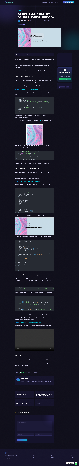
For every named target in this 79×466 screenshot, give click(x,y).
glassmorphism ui (22, 24)
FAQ (51, 455)
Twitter (72, 455)
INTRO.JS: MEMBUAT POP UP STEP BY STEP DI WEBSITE (31, 181)
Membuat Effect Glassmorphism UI (65, 59)
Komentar (19, 420)
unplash (39, 120)
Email (36, 432)
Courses (56, 2)
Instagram (72, 457)
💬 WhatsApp (22, 372)
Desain (20, 10)
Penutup (60, 63)
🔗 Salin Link (29, 372)
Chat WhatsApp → (65, 79)
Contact (52, 457)
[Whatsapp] (76, 463)
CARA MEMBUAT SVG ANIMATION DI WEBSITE (29, 89)
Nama (18, 432)
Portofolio (51, 2)
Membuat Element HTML (63, 57)
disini (45, 121)
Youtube (72, 454)
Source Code (44, 2)
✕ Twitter (35, 372)
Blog (61, 2)
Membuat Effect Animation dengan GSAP (65, 61)
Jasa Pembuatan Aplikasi (68, 2)
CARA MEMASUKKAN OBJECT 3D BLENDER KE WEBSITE (31, 322)
